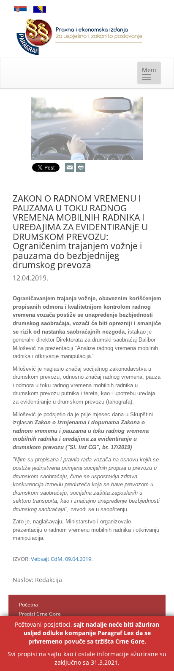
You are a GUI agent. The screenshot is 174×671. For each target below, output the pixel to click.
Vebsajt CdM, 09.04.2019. (61, 559)
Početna (28, 604)
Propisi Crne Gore (40, 613)
